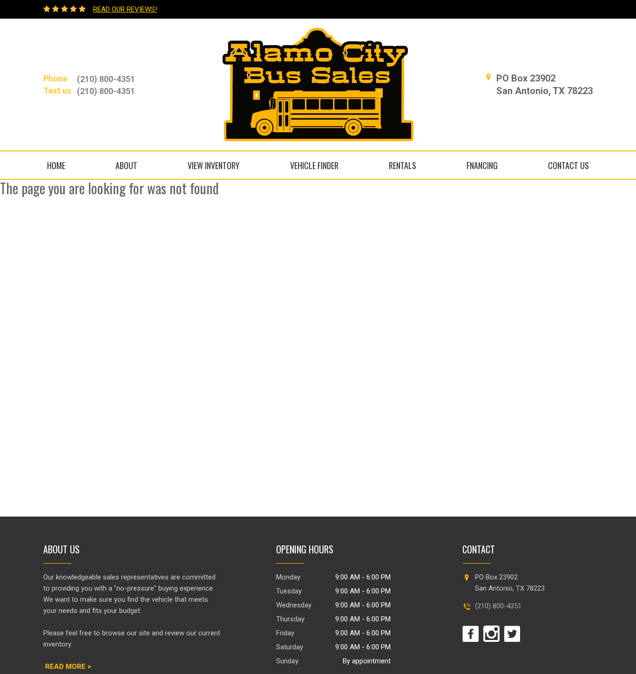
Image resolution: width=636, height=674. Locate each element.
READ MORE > (68, 666)
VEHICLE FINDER (314, 165)
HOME (56, 165)
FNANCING (482, 165)
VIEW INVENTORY (213, 165)
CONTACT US (568, 165)
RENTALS (402, 165)
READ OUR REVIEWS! (125, 9)
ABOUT (126, 165)
